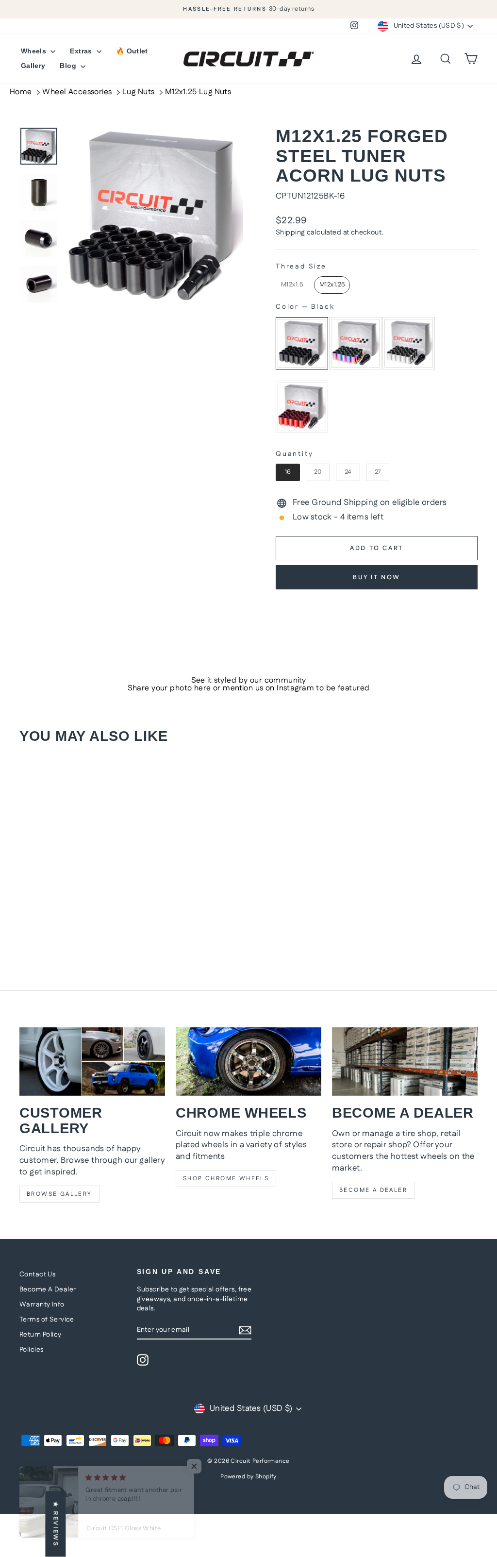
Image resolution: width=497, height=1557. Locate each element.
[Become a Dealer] (405, 1061)
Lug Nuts (138, 92)
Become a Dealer (373, 1190)
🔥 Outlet (132, 51)
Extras (82, 51)
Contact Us (37, 1274)
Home (21, 92)
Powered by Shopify (248, 1477)
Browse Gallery (59, 1194)
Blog (69, 65)
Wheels (34, 51)
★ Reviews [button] (55, 1523)
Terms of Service (46, 1319)
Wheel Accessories (77, 92)
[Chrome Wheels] (248, 1061)
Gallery (33, 65)
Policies (31, 1350)
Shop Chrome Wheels (226, 1178)
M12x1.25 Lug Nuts (198, 92)
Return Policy (40, 1334)
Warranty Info (42, 1304)
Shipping (290, 232)
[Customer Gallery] (92, 1061)
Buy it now (376, 577)
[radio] (292, 285)
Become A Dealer (47, 1289)
